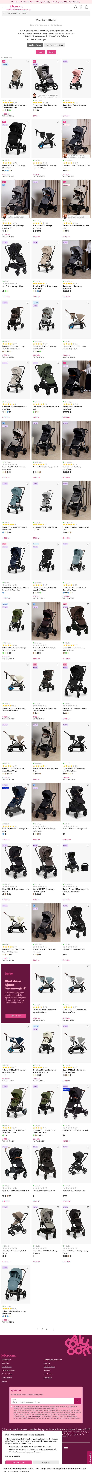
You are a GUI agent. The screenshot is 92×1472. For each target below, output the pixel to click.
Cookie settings (7, 1374)
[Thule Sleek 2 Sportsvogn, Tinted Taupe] (66, 1195)
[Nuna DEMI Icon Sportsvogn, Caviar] (64, 834)
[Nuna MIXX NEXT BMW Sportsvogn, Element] (10, 894)
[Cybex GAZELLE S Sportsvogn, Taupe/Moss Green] (33, 1135)
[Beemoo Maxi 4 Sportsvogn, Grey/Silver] (36, 231)
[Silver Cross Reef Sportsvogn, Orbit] (64, 1135)
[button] (4, 7)
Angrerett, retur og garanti (53, 1360)
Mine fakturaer (7, 1367)
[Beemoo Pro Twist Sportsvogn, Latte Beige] (68, 170)
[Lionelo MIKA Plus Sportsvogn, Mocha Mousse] (36, 412)
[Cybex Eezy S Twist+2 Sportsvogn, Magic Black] (40, 291)
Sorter (51, 52)
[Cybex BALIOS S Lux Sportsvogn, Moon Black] (36, 713)
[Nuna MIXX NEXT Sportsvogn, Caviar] (8, 894)
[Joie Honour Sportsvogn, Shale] (64, 954)
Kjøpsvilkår (5, 1363)
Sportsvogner (44, 25)
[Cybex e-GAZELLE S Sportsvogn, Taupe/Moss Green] (3, 1135)
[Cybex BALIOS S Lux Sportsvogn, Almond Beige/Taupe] (3, 110)
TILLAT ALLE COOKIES (19, 1464)
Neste (53, 1329)
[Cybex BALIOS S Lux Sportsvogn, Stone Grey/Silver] (5, 110)
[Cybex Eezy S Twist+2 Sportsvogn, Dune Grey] (36, 291)
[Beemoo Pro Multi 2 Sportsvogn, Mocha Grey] (10, 472)
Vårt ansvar (48, 1378)
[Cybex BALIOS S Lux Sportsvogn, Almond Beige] (38, 713)
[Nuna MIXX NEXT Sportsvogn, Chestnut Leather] (5, 894)
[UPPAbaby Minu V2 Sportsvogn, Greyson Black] (5, 834)
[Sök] (4, 13)
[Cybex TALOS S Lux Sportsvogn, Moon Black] (3, 170)
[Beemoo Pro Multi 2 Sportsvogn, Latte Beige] (3, 472)
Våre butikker (48, 1374)
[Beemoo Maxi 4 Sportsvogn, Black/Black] (38, 231)
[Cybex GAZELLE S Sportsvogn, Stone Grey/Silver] (64, 1075)
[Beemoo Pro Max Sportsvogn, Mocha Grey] (36, 472)
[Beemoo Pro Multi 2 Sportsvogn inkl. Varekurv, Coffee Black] (64, 894)
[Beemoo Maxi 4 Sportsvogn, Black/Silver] (40, 231)
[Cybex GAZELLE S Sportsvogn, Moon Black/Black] (8, 351)
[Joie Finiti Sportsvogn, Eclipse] (3, 291)
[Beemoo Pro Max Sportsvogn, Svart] (33, 472)
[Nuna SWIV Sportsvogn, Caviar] (33, 1195)
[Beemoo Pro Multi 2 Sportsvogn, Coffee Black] (8, 472)
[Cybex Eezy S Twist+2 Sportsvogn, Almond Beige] (33, 291)
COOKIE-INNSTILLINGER (46, 1464)
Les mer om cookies (12, 1456)
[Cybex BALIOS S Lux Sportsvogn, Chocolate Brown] (33, 713)
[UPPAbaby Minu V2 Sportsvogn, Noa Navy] (3, 834)
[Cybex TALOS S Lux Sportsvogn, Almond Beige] (10, 170)
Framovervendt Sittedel (54, 45)
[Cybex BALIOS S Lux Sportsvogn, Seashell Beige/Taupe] (33, 1075)
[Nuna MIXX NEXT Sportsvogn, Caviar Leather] (3, 894)
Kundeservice (6, 1360)
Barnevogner (34, 25)
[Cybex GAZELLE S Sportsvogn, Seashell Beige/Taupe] (10, 351)
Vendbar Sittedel (56, 25)
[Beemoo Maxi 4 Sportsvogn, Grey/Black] (33, 231)
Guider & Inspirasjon (8, 1370)
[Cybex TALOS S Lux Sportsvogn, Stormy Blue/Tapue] (5, 170)
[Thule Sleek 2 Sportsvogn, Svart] (64, 1195)
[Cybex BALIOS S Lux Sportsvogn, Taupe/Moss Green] (10, 110)
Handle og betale (49, 1367)
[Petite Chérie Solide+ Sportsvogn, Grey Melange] (33, 110)
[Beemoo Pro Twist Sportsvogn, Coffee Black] (64, 170)
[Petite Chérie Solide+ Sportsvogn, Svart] (38, 110)
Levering (47, 1363)
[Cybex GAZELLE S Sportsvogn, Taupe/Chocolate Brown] (3, 351)
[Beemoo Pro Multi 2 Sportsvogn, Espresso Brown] (5, 472)
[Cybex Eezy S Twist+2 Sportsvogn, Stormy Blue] (38, 291)
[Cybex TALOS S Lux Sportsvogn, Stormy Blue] (8, 170)
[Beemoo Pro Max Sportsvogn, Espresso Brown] (40, 472)
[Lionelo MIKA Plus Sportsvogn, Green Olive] (33, 412)
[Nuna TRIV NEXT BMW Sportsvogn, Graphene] (33, 1256)
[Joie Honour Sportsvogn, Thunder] (66, 954)
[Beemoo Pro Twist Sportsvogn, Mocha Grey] (66, 170)
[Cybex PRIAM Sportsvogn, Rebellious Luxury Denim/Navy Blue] (3, 592)
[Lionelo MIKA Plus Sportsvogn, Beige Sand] (38, 412)
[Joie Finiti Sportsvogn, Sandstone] (8, 291)
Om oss (4, 1381)
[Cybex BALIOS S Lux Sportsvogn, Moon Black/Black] (8, 110)
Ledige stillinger (7, 1378)
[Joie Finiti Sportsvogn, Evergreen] (5, 291)
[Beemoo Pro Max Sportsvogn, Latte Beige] (38, 472)
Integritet (47, 1370)
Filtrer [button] (41, 52)
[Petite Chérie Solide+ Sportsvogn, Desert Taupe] (36, 110)
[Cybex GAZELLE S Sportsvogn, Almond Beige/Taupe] (5, 351)
